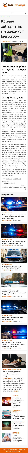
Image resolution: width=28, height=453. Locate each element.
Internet (14, 369)
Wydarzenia (16, 396)
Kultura (15, 421)
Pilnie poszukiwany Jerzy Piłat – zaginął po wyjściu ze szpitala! (14, 256)
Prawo (19, 369)
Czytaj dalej (16, 391)
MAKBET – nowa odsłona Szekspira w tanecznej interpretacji (6, 425)
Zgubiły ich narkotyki (8, 182)
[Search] (26, 13)
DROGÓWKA (9, 178)
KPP (14, 178)
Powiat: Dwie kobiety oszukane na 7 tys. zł (14, 187)
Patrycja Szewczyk (6, 41)
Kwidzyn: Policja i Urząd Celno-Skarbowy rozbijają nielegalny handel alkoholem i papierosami (14, 332)
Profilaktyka (16, 432)
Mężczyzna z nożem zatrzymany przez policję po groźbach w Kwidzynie (14, 231)
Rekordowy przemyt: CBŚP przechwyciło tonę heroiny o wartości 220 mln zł (14, 280)
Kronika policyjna (7, 212)
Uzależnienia (16, 433)
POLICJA (18, 178)
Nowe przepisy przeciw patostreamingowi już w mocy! (14, 361)
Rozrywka (15, 395)
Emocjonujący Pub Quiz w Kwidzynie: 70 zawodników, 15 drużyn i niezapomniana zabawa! (6, 401)
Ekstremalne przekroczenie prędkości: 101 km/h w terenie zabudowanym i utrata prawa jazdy (14, 204)
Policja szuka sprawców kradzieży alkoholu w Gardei (14, 307)
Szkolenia (15, 411)
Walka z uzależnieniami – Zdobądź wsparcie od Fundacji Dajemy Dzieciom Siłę (6, 437)
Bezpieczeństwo (7, 369)
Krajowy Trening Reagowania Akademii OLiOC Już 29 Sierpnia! (6, 414)
